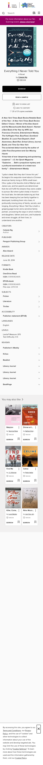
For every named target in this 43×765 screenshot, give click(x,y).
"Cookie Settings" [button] (19, 749)
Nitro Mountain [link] (28, 510)
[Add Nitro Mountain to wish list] (35, 522)
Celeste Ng (22, 77)
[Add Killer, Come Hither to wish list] (18, 522)
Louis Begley (12, 514)
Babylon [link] (9, 427)
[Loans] (34, 13)
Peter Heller (29, 473)
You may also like (11, 399)
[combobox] (16, 13)
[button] (21, 89)
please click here (27, 22)
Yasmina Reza (13, 431)
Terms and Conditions (12, 730)
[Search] (3, 13)
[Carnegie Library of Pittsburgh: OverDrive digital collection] (21, 5)
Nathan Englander (30, 431)
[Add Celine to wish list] (35, 480)
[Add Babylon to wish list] (18, 439)
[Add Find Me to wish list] (18, 480)
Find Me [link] (9, 469)
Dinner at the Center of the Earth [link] (28, 427)
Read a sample (22, 97)
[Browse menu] (39, 13)
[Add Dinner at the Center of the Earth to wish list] (35, 439)
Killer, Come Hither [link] (12, 510)
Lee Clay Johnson (30, 514)
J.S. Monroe (12, 473)
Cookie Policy (21, 758)
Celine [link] (25, 469)
